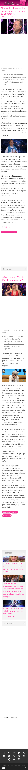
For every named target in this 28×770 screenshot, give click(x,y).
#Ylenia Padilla (7, 515)
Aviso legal (23, 765)
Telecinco (8, 227)
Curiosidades (6, 512)
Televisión (4, 232)
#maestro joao (13, 232)
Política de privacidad (13, 765)
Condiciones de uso (6, 765)
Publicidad (19, 765)
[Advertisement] (14, 50)
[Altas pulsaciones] (4, 752)
